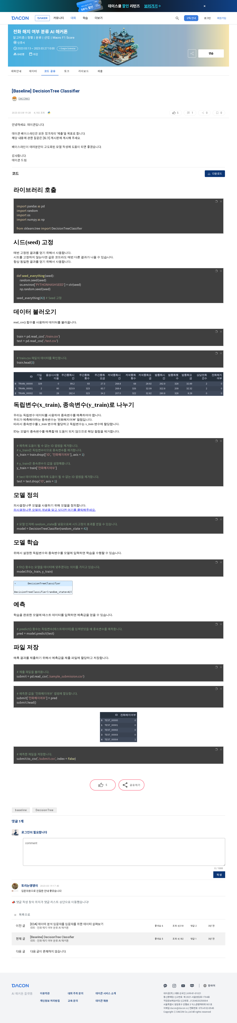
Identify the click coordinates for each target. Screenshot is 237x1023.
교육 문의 (73, 1000)
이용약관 (45, 993)
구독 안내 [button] (191, 18)
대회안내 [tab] (16, 71)
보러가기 (151, 6)
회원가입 (221, 18)
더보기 (99, 18)
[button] (177, 18)
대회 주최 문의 (75, 993)
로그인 (207, 18)
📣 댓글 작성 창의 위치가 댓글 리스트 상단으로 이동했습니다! (50, 902)
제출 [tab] (100, 71)
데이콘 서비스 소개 (106, 993)
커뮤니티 (59, 18)
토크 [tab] (67, 71)
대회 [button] (73, 18)
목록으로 (24, 914)
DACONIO (24, 98)
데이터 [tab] (33, 71)
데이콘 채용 (102, 1000)
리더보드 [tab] (83, 71)
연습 (211, 53)
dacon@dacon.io (179, 1008)
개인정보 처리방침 (50, 1000)
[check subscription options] (159, 6)
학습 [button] (85, 18)
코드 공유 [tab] (50, 71)
